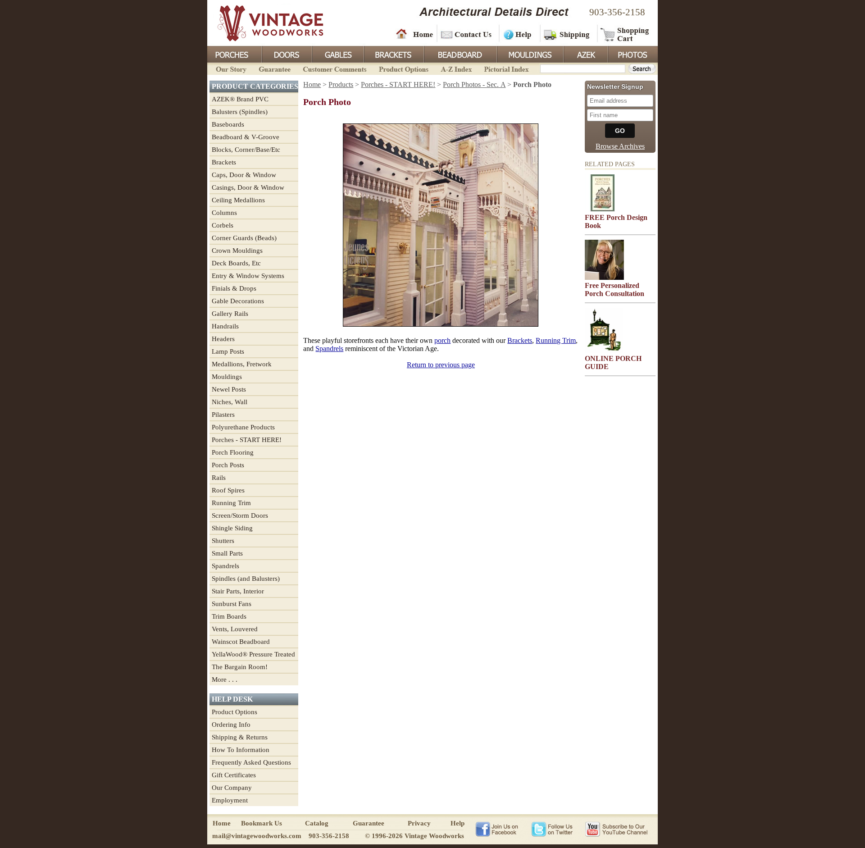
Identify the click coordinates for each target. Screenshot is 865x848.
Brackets (393, 53)
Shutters (223, 540)
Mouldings (529, 53)
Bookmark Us (261, 823)
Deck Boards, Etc (236, 263)
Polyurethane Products (243, 427)
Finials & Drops (234, 288)
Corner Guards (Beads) (244, 238)
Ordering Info (231, 724)
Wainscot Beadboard (241, 641)
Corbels (222, 225)
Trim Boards (229, 616)
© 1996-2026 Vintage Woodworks (414, 835)
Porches (234, 53)
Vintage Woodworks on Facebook (496, 829)
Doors (286, 53)
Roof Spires (228, 490)
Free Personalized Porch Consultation (614, 289)
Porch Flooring (233, 452)
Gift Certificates (234, 775)
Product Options (403, 68)
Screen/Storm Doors (240, 515)
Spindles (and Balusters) (246, 578)
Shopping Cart (625, 34)
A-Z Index (456, 68)
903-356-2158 (617, 12)
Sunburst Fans (231, 603)
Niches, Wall (229, 402)
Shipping (567, 34)
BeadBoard (459, 53)
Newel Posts (229, 389)
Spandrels (225, 566)
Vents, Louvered (235, 629)
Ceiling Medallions (238, 200)
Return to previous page (441, 365)
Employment (230, 800)
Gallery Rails (230, 313)
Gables (337, 53)
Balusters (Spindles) (240, 111)
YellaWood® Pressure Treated (253, 654)
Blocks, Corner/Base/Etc (246, 149)
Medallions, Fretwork (242, 364)
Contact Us (467, 34)
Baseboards (228, 124)
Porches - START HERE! (247, 439)
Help (518, 34)
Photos (632, 53)
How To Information (240, 749)
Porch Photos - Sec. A (474, 84)
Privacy (419, 823)
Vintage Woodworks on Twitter (553, 829)
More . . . (224, 679)
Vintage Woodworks (263, 22)
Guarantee (274, 68)
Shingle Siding (232, 528)
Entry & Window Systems (248, 275)
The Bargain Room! (240, 666)
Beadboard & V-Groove (245, 137)
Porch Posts (228, 465)
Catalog (316, 823)
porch (442, 340)
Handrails (225, 326)
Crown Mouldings (237, 250)
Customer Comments (334, 68)
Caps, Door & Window (244, 174)
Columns (224, 212)
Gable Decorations (238, 301)
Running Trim (231, 502)
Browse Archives (620, 146)
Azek (585, 53)
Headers (223, 338)
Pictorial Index (506, 68)
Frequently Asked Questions (251, 762)
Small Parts (227, 553)
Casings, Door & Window (248, 187)
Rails (219, 477)
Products (340, 84)
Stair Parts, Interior (238, 591)
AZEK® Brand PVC (240, 99)
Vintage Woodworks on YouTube (616, 829)
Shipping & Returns (240, 737)
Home (414, 34)
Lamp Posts (228, 351)
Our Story (229, 68)
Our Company (232, 787)
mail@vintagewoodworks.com (256, 835)
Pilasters (223, 414)
